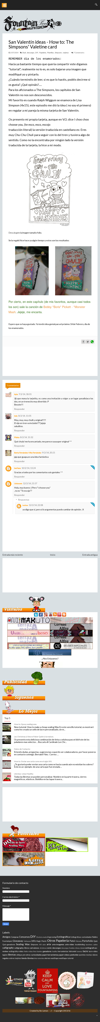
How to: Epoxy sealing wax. (25, 724)
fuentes (39, 951)
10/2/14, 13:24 (28, 468)
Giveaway (18, 940)
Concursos (24, 936)
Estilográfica (63, 936)
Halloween (27, 941)
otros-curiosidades (34, 955)
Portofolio (87, 940)
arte (49, 944)
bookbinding (80, 944)
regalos (5, 958)
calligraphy (8, 947)
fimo (34, 951)
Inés (16, 416)
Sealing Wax (23, 944)
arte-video (69, 944)
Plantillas (50, 53)
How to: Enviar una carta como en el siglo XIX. (33, 761)
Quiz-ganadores (8, 944)
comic (49, 948)
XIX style (42, 945)
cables (95, 945)
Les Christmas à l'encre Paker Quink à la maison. (34, 736)
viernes (47, 958)
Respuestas (23, 499)
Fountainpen (7, 941)
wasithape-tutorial (66, 958)
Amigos (6, 936)
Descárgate (14, 232)
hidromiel (72, 951)
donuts (82, 948)
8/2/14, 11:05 (24, 415)
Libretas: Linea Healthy (23, 774)
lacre (85, 951)
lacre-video (93, 951)
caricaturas (34, 948)
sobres (12, 958)
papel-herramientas (50, 955)
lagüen (5, 955)
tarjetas (66, 53)
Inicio (52, 554)
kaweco (79, 951)
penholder (74, 955)
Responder (19, 409)
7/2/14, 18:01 (25, 394)
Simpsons (58, 53)
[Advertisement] (50, 575)
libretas (12, 954)
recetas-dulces (92, 955)
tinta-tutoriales (39, 958)
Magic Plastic (41, 941)
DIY (37, 53)
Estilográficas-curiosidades (81, 937)
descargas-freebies (68, 948)
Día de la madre (41, 937)
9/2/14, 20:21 (48, 452)
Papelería (42, 53)
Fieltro (95, 937)
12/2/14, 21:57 (30, 483)
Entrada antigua (90, 554)
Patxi (72, 940)
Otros (51, 940)
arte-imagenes (58, 944)
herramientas (63, 951)
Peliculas (79, 941)
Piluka (16, 437)
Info (33, 940)
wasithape (55, 958)
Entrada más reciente (12, 554)
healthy (54, 951)
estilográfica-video (16, 951)
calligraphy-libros (21, 948)
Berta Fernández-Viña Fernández (27, 452)
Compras (15, 937)
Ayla (16, 394)
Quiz (96, 941)
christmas (43, 948)
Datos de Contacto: (22, 749)
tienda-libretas (27, 958)
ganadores (47, 951)
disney (77, 948)
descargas (31, 53)
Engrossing (52, 937)
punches (82, 955)
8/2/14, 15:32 (26, 437)
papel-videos (64, 955)
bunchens (89, 945)
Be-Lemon (43, 1010)
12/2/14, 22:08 (36, 505)
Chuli (24, 53)
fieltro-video (28, 951)
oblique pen (20, 955)
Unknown (18, 483)
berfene (17, 468)
